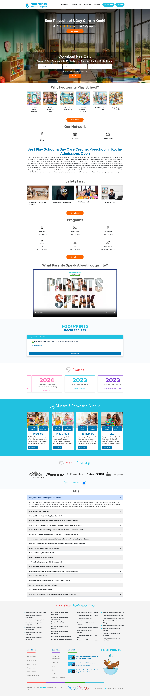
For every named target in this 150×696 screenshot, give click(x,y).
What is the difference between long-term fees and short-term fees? (52, 592)
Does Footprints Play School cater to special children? (47, 564)
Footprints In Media (33, 673)
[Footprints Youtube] (87, 686)
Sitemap (120, 686)
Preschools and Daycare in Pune (113, 613)
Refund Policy (111, 686)
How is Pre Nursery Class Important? (41, 551)
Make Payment (32, 662)
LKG (112, 431)
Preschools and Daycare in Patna (113, 610)
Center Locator (76, 4)
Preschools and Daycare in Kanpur (88, 610)
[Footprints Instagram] (81, 686)
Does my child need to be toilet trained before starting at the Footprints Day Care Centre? (59, 537)
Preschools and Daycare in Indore (61, 634)
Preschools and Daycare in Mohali (87, 625)
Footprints (42, 685)
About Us (55, 660)
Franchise (87, 4)
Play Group (62, 431)
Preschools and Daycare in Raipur (113, 616)
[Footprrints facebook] (75, 686)
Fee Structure (108, 4)
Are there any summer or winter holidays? (43, 583)
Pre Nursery (87, 431)
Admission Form (32, 654)
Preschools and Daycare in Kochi (87, 613)
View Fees (75, 31)
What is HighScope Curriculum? (39, 509)
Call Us (120, 4)
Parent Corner (31, 666)
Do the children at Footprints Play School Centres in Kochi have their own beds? (56, 528)
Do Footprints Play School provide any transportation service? (50, 578)
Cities (53, 664)
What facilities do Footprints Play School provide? (45, 514)
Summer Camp (32, 658)
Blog (53, 668)
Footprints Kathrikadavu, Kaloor (38, 337)
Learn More (75, 353)
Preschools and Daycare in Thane (113, 623)
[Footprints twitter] (70, 686)
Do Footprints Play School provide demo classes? (45, 560)
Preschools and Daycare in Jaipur (61, 637)
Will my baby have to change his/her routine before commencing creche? (54, 532)
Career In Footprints (58, 675)
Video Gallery (31, 670)
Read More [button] (32, 445)
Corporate (97, 4)
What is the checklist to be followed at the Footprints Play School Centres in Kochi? (57, 541)
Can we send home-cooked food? (40, 587)
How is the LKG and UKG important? (41, 555)
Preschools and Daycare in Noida (87, 638)
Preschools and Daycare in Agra (36, 610)
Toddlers (38, 431)
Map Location (38, 345)
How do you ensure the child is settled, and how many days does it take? (53, 569)
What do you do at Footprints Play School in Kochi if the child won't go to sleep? (55, 523)
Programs (64, 4)
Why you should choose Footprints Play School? (45, 495)
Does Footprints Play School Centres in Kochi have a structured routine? (53, 518)
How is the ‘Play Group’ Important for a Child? (44, 546)
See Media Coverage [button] (74, 481)
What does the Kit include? (38, 574)
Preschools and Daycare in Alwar (36, 618)
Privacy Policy (99, 686)
